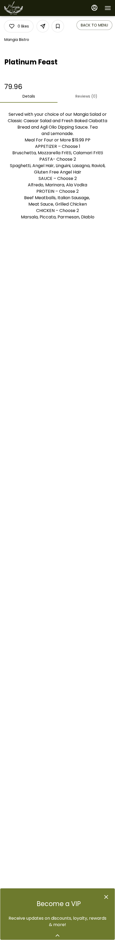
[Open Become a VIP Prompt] (57, 935)
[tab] (28, 96)
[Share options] (43, 26)
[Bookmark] (58, 26)
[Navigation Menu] (108, 8)
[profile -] (94, 8)
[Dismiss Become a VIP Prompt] (106, 897)
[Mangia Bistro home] (28, 8)
